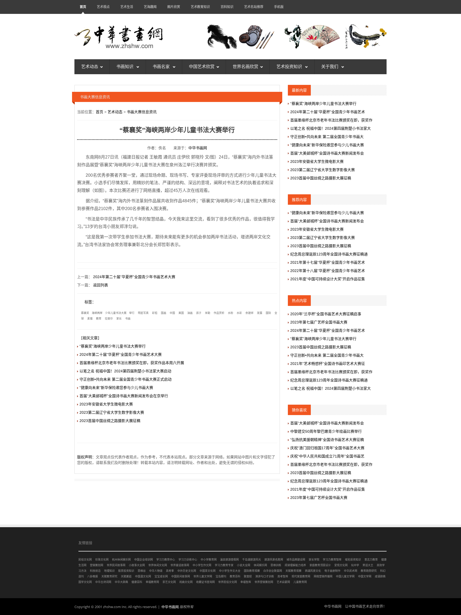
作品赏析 (219, 313)
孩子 (198, 313)
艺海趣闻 (150, 7)
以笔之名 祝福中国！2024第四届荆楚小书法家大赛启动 (125, 371)
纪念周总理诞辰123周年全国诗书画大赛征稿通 (329, 254)
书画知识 (125, 66)
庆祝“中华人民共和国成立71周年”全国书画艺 (327, 456)
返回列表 (100, 285)
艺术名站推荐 (253, 7)
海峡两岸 (97, 313)
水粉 (230, 313)
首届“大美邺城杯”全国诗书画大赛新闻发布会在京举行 (124, 396)
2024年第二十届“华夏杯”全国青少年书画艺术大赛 (134, 277)
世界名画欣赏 (245, 66)
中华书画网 (197, 148)
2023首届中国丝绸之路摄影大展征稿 (110, 421)
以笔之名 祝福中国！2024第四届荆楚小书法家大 (330, 128)
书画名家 (162, 66)
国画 (163, 313)
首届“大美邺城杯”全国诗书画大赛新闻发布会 (327, 153)
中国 (172, 313)
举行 (131, 313)
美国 (181, 313)
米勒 (207, 313)
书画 (127, 318)
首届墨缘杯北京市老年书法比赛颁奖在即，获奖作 (331, 120)
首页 (83, 7)
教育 (98, 318)
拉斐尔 (109, 318)
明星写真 (143, 313)
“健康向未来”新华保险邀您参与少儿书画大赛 (116, 387)
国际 (268, 313)
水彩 (239, 313)
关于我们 (330, 66)
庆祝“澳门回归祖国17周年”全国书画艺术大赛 (327, 448)
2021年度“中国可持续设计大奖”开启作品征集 (327, 279)
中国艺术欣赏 (201, 66)
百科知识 (227, 7)
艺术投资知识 (289, 66)
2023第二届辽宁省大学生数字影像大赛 (112, 412)
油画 (190, 313)
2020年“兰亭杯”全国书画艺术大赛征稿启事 (325, 314)
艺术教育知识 (200, 7)
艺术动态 (89, 66)
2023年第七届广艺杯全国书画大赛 (318, 322)
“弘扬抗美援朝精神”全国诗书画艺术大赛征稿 (327, 439)
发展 (259, 313)
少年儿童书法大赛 (115, 313)
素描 (90, 318)
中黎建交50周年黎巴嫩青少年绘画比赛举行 (326, 431)
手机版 (279, 7)
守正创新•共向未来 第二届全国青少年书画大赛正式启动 (126, 379)
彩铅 (154, 313)
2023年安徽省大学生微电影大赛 (106, 404)
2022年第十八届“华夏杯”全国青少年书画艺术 (327, 271)
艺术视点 (103, 7)
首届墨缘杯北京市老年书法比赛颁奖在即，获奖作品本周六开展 (132, 363)
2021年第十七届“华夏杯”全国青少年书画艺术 (327, 262)
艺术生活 (126, 7)
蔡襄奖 (85, 313)
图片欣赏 (173, 7)
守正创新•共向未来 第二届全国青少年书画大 (327, 137)
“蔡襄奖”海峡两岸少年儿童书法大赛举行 (113, 346)
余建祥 (249, 313)
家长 (119, 318)
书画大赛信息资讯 (142, 112)
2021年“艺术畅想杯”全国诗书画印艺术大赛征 (327, 363)
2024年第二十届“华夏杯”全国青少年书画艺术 (327, 112)
